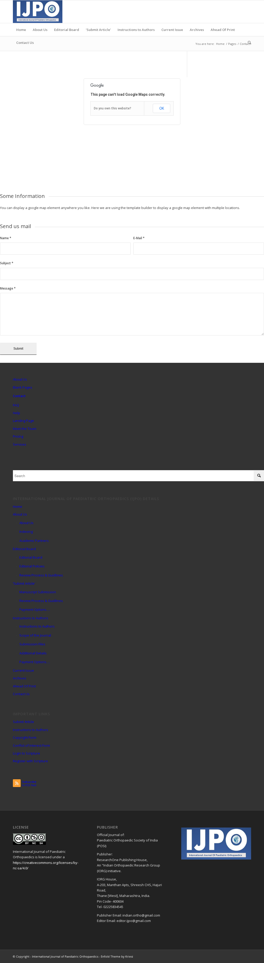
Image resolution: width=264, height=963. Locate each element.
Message (8, 288)
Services (19, 444)
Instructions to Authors (30, 618)
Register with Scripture (30, 761)
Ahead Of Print (24, 686)
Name (5, 238)
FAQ (16, 405)
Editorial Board (24, 549)
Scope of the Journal (35, 635)
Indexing (26, 531)
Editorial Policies (32, 566)
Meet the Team (24, 428)
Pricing (18, 436)
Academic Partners (34, 540)
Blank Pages (22, 387)
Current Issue (23, 670)
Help (16, 413)
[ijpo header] (37, 11)
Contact (19, 396)
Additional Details (33, 653)
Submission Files (32, 644)
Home (17, 506)
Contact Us (21, 694)
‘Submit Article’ (24, 583)
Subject (6, 263)
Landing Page (23, 420)
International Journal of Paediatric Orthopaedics (65, 956)
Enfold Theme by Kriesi (117, 956)
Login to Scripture (26, 753)
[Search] (247, 42)
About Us (20, 379)
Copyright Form (24, 737)
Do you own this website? (112, 108)
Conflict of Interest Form (31, 745)
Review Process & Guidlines (41, 575)
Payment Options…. (34, 609)
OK (161, 108)
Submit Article (23, 721)
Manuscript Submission (37, 592)
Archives (19, 678)
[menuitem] (21, 29)
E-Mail (139, 238)
